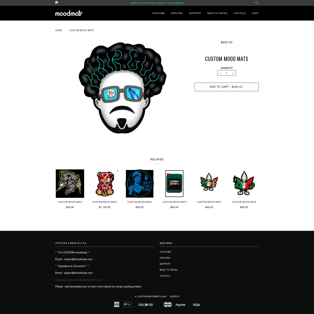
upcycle (240, 13)
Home (58, 30)
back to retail (217, 13)
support (195, 13)
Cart (255, 13)
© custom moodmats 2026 (151, 296)
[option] (122, 90)
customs (158, 13)
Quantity (227, 67)
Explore (177, 13)
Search (174, 296)
